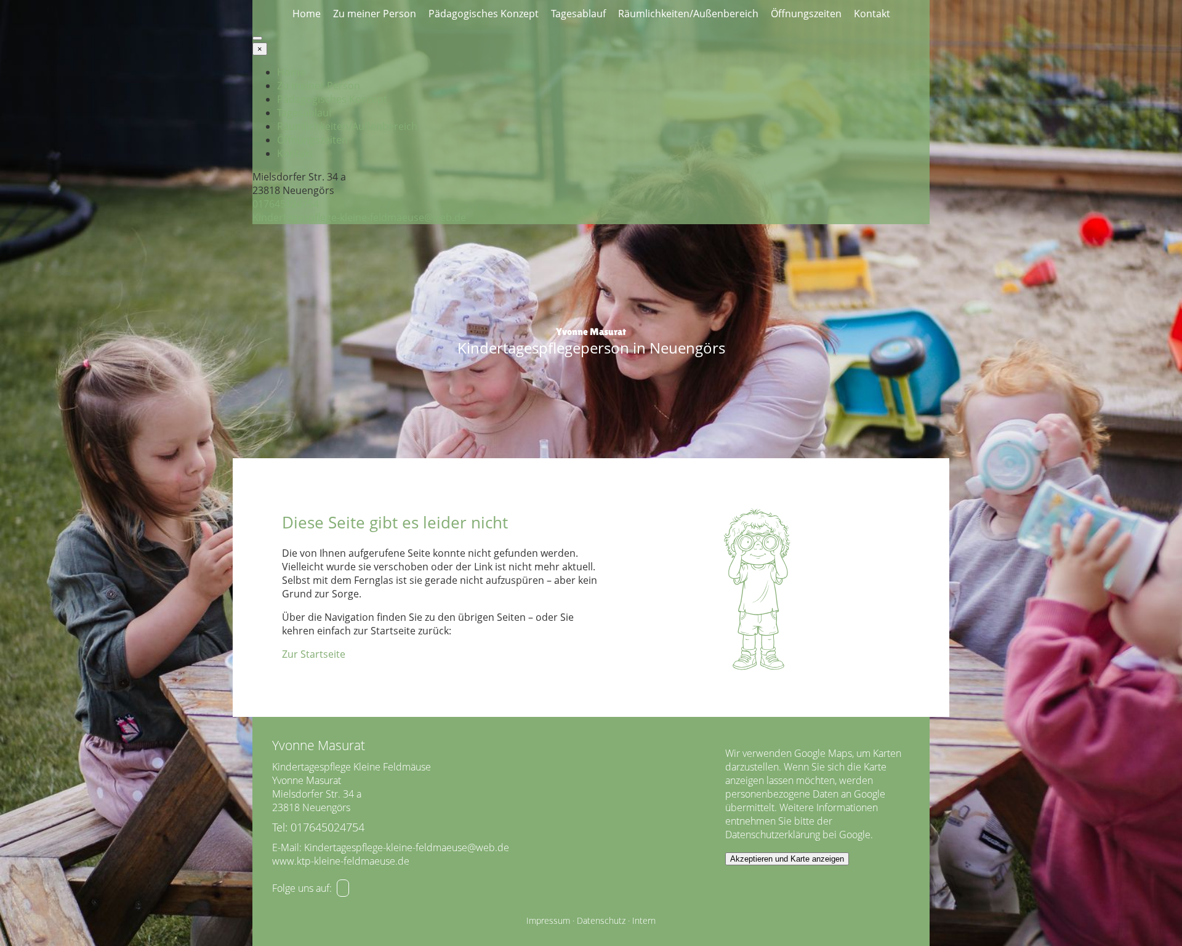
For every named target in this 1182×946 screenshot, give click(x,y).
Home (306, 13)
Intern (644, 920)
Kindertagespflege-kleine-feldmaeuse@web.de (359, 217)
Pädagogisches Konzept (483, 13)
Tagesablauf (578, 13)
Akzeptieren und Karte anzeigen (787, 858)
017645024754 (285, 204)
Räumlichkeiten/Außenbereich (688, 13)
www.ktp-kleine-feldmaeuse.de (340, 861)
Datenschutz (601, 920)
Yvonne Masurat (591, 332)
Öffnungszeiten (806, 13)
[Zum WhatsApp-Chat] (343, 888)
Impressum (548, 920)
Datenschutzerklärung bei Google (797, 834)
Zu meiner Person (374, 13)
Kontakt (872, 13)
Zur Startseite (313, 654)
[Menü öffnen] (257, 38)
